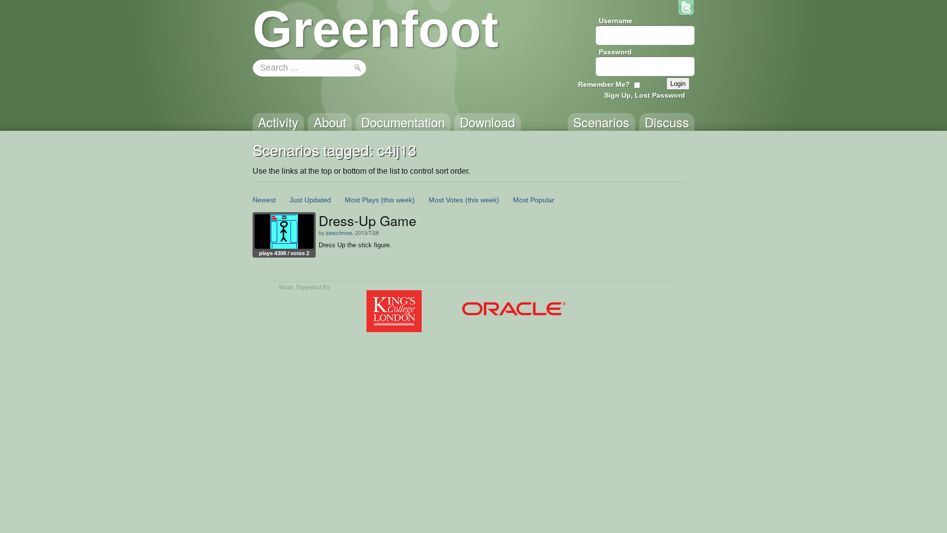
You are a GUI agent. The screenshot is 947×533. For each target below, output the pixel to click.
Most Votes (446, 200)
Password (615, 52)
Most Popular (533, 200)
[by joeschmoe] (284, 231)
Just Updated (310, 200)
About (285, 286)
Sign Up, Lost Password (644, 95)
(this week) (398, 200)
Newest (264, 200)
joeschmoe (339, 232)
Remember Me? (604, 84)
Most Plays (362, 200)
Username (615, 21)
